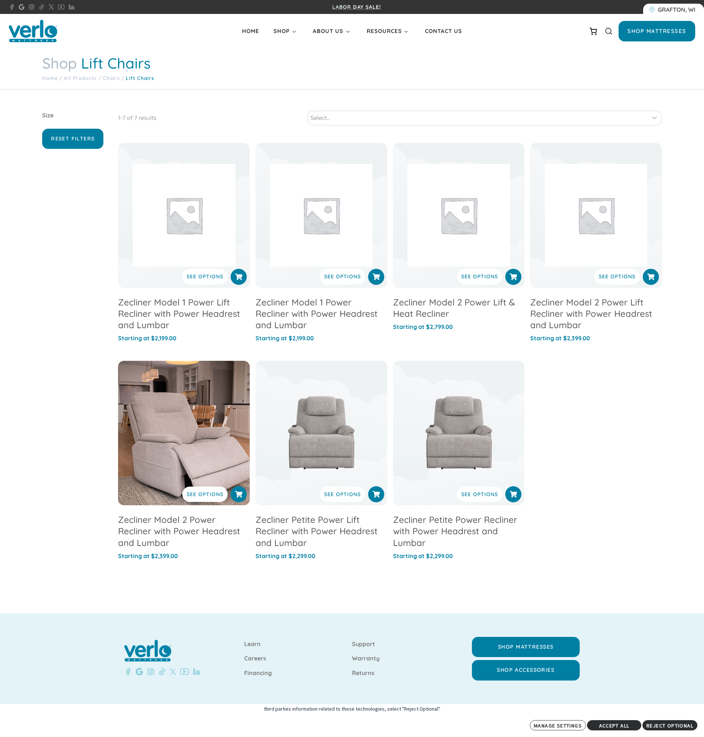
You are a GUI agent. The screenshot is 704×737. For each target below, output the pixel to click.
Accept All (614, 725)
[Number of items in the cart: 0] (593, 31)
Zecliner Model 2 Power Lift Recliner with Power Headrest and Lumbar (591, 313)
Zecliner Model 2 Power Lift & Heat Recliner (454, 308)
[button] (239, 277)
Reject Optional (669, 725)
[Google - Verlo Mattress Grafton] (20, 7)
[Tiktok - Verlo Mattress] (40, 7)
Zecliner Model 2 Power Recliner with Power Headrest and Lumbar (179, 531)
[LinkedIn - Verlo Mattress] (70, 7)
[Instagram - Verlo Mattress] (30, 7)
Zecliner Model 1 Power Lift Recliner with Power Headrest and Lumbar (179, 313)
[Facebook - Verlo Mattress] (12, 7)
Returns (363, 673)
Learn (252, 644)
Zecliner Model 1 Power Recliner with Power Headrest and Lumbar (317, 313)
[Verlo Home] (33, 31)
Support (363, 644)
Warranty (366, 658)
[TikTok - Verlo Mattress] (161, 671)
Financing (258, 673)
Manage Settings (558, 725)
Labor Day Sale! (356, 7)
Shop (282, 30)
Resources (384, 30)
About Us (328, 30)
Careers (255, 658)
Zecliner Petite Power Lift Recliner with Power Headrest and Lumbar (317, 531)
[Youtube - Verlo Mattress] (183, 671)
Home (250, 30)
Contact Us (443, 30)
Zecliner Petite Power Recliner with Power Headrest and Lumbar (455, 531)
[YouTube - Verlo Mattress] (60, 7)
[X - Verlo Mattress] (50, 7)
